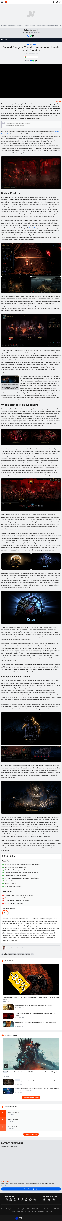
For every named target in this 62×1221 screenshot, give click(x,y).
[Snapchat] (35, 1199)
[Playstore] (44, 1199)
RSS (47, 1211)
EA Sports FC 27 (12, 1126)
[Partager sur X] (33, 36)
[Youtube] (18, 1199)
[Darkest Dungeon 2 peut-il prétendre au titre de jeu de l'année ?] (31, 259)
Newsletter (41, 1211)
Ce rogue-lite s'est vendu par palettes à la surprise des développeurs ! (33, 1005)
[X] (10, 1199)
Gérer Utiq (20, 1211)
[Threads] (30, 1199)
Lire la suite (4, 1185)
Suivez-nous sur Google (32, 57)
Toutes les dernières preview (31, 1097)
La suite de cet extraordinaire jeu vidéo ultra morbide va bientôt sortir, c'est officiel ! (35, 1014)
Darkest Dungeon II (31, 25)
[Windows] (53, 1199)
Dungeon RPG (21, 954)
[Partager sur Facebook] (28, 36)
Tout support (25, 32)
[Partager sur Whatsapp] (31, 36)
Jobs (51, 1211)
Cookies (13, 1211)
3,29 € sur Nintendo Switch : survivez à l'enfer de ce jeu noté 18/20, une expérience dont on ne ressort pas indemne (31, 998)
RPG (32, 954)
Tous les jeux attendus (31, 1134)
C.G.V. (33, 1209)
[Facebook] (6, 1199)
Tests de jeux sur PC (22, 25)
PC (5, 954)
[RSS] (22, 1199)
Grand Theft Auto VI (13, 1112)
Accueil (3, 25)
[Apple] (49, 1199)
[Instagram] (14, 1199)
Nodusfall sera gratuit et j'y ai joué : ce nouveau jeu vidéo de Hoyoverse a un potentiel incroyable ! (37, 1081)
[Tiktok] (26, 1199)
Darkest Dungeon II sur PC (43, 25)
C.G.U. (28, 1209)
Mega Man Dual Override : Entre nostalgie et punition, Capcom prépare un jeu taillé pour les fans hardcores (37, 1089)
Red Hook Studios (12, 954)
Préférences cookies (30, 1211)
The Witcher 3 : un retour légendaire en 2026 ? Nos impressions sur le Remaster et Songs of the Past (31, 1073)
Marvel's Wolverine (13, 1119)
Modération (40, 1209)
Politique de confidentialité (53, 1209)
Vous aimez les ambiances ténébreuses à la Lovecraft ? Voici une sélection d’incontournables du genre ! (35, 1023)
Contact (3, 1209)
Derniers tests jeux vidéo (11, 25)
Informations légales (19, 1209)
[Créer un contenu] (60, 26)
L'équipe (10, 1209)
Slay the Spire (33, 228)
